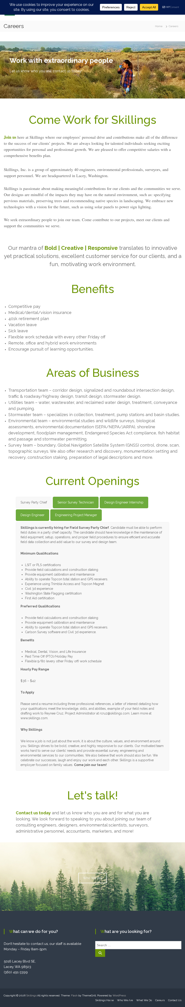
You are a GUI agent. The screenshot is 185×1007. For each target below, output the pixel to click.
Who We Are (92, 878)
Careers (160, 1000)
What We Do (144, 1000)
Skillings (31, 995)
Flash (74, 995)
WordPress (119, 995)
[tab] (34, 502)
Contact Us (174, 1000)
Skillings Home (104, 1000)
